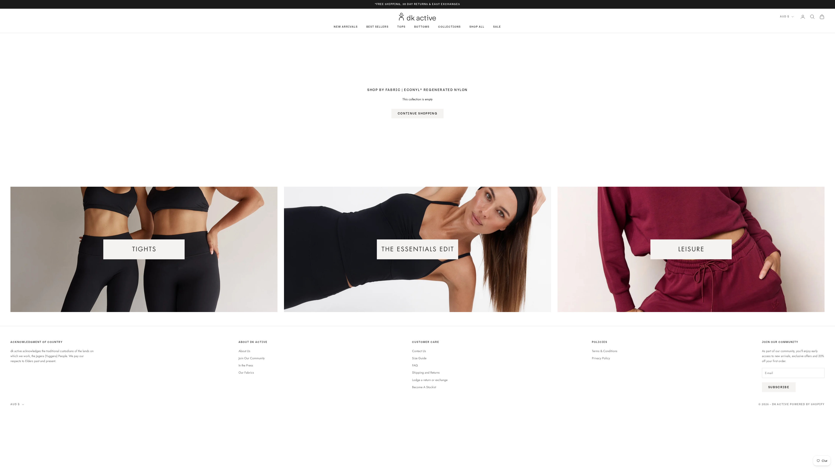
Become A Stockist (424, 387)
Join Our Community (252, 358)
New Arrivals (345, 27)
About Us (244, 351)
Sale (497, 27)
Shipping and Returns (426, 372)
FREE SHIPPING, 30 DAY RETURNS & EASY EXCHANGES (418, 4)
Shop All (476, 27)
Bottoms (421, 27)
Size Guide (419, 358)
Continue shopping (417, 113)
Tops (401, 27)
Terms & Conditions (604, 351)
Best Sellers (377, 27)
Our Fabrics (246, 372)
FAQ (415, 365)
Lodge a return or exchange (430, 380)
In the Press (246, 365)
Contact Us (419, 351)
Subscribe (778, 387)
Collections (449, 27)
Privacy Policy (601, 358)
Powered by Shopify (807, 404)
